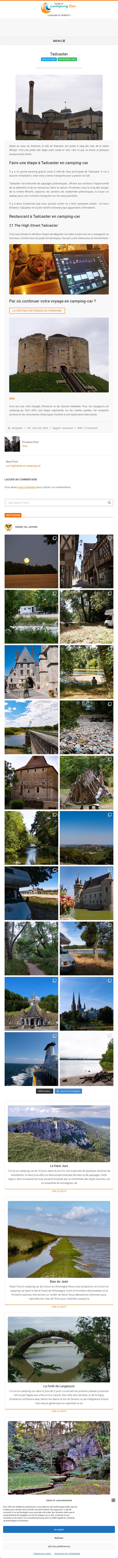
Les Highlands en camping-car (23, 465)
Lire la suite (59, 1191)
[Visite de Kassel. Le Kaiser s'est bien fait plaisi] (31, 1004)
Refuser (59, 1537)
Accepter (59, 1529)
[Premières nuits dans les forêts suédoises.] (86, 1059)
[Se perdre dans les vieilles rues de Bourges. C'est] (86, 561)
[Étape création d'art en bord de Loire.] (86, 672)
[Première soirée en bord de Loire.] (86, 948)
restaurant (67, 428)
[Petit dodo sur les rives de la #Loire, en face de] (31, 893)
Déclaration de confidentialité (67, 1553)
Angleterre (49, 59)
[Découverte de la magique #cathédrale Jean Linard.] (86, 782)
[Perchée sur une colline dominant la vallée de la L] (86, 838)
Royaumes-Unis (67, 59)
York (12, 398)
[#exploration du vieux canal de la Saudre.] (31, 838)
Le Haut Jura (59, 1166)
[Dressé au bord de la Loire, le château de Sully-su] (86, 893)
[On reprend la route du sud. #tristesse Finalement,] (31, 1059)
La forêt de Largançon (59, 1386)
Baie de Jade (59, 1281)
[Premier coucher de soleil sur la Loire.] (31, 948)
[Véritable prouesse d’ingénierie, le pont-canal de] (31, 727)
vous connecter (26, 487)
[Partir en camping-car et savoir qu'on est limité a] (86, 727)
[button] (113, 1500)
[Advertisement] (59, 27)
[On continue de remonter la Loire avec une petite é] (31, 672)
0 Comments (91, 428)
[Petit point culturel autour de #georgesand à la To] (31, 782)
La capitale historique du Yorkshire (37, 310)
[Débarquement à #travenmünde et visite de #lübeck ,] (86, 1004)
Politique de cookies (42, 1553)
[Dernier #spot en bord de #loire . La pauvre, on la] (86, 617)
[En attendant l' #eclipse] (31, 561)
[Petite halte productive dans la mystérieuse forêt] (31, 617)
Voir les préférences (59, 1546)
